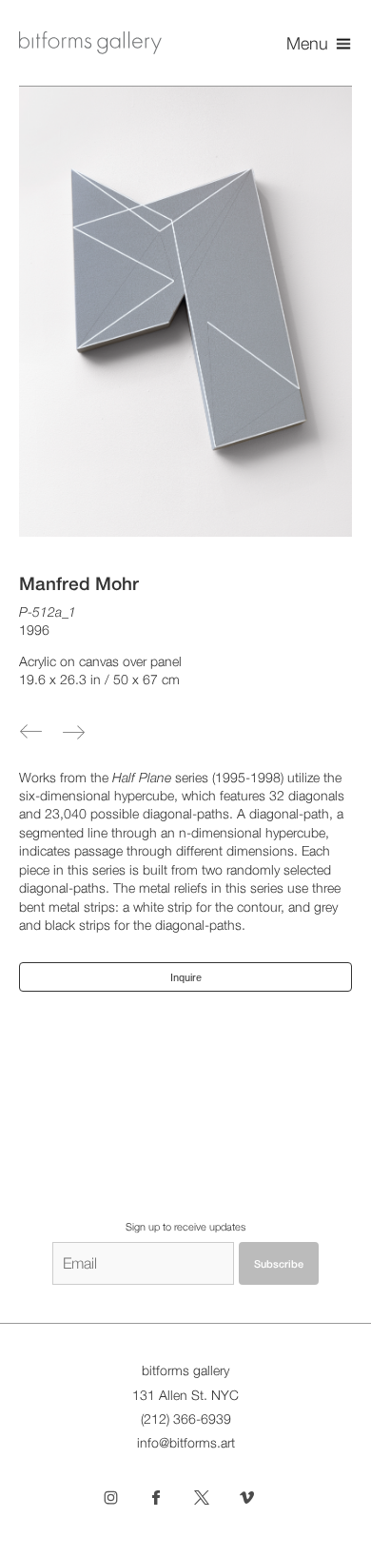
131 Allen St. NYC (185, 1395)
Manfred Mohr (79, 583)
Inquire (186, 977)
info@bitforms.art (186, 1442)
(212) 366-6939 (186, 1419)
